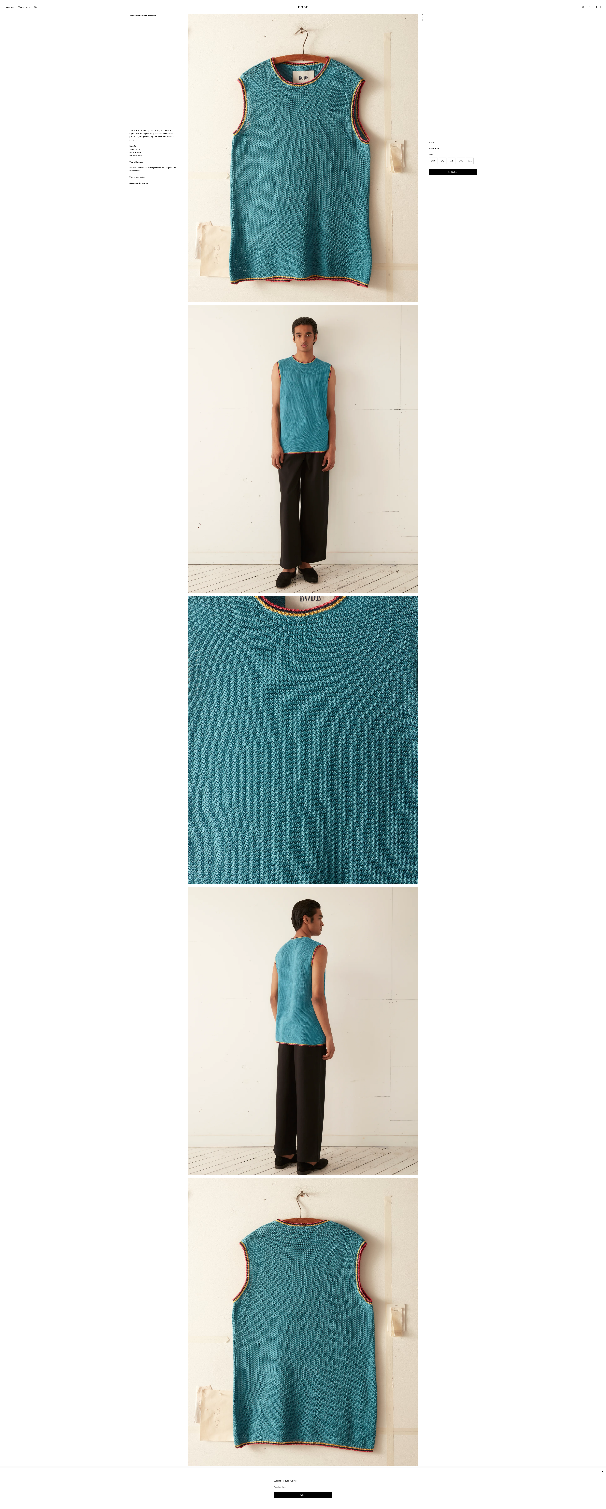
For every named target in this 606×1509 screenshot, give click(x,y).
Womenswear (24, 7)
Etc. (35, 7)
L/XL (461, 160)
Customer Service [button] (137, 183)
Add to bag (452, 171)
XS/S (433, 160)
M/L (451, 160)
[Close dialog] (602, 1471)
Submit (303, 1495)
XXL (470, 160)
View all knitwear (136, 161)
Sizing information (137, 176)
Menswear (10, 7)
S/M (442, 160)
